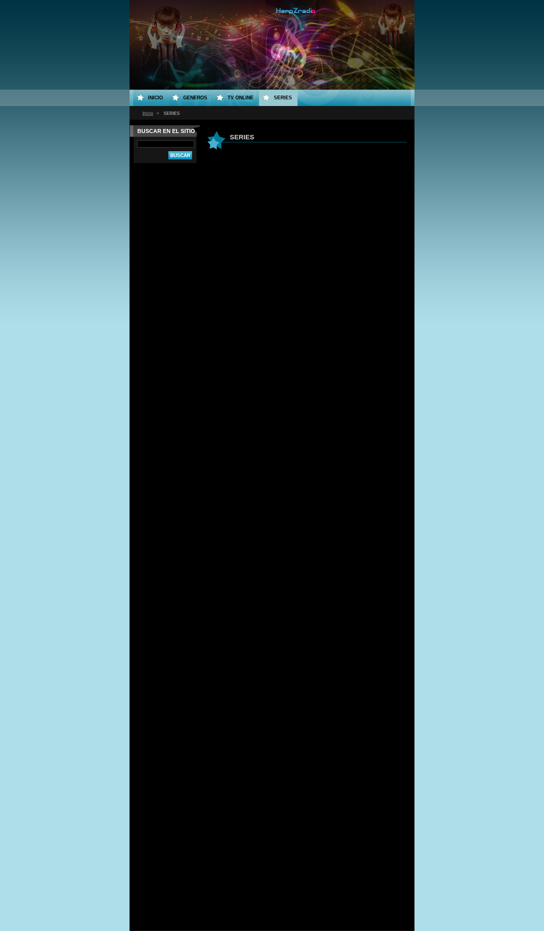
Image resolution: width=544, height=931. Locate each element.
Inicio (147, 113)
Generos (195, 97)
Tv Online (240, 97)
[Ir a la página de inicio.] (295, 21)
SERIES (283, 97)
